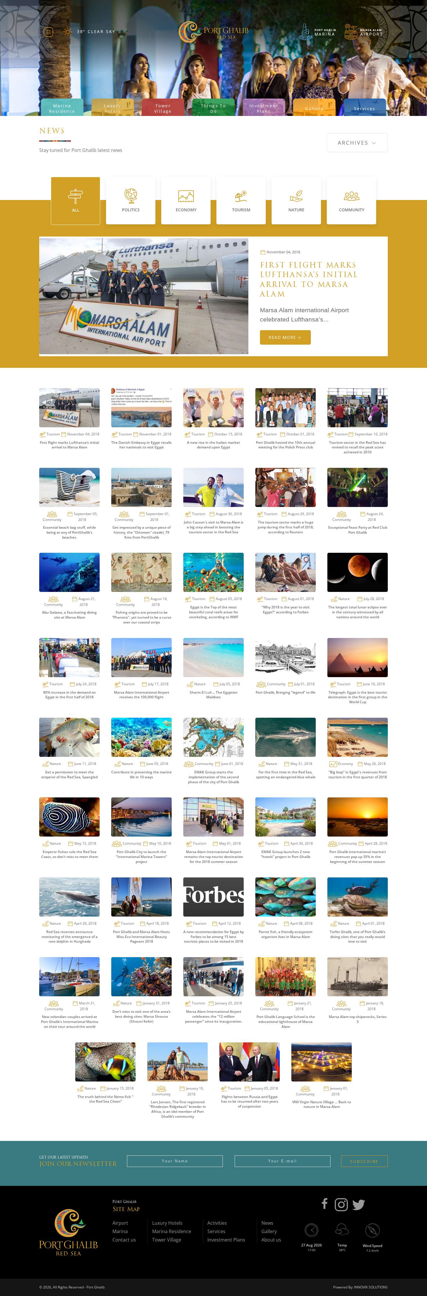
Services (216, 1231)
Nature (296, 209)
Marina (120, 1231)
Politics (131, 209)
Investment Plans (226, 1240)
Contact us (124, 1240)
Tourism (241, 209)
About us (271, 1240)
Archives (354, 142)
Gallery (269, 1231)
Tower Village (166, 1240)
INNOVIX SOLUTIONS (370, 1287)
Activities (217, 1223)
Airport (120, 1223)
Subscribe (364, 1161)
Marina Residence (171, 1231)
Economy (186, 209)
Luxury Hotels (167, 1223)
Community (351, 209)
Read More (282, 337)
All (75, 210)
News (267, 1223)
